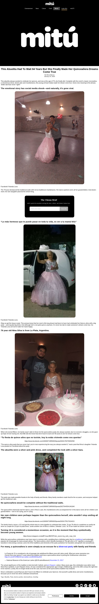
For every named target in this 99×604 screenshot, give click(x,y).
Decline (72, 596)
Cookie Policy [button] (10, 597)
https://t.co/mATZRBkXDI (13, 557)
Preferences (55, 596)
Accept (88, 596)
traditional (79, 539)
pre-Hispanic (51, 565)
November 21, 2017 (57, 560)
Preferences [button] (12, 599)
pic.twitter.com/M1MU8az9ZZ (32, 557)
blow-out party (66, 546)
